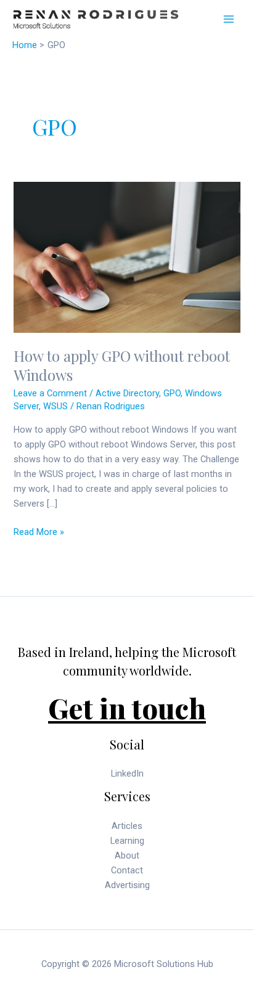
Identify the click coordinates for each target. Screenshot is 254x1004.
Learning (127, 840)
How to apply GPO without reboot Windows (122, 365)
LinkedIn (127, 773)
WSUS (55, 406)
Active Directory (127, 393)
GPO (172, 393)
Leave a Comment (50, 393)
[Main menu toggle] (229, 19)
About (127, 855)
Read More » (39, 532)
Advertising (127, 885)
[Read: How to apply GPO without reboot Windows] (127, 256)
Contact (127, 870)
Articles (127, 825)
